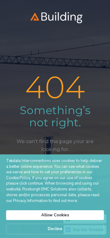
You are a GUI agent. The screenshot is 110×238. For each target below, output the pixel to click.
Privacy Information (30, 201)
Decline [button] (55, 229)
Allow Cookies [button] (55, 215)
